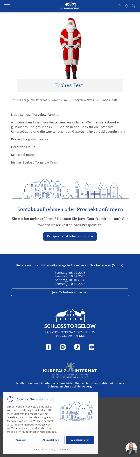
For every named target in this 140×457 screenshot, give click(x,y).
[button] (119, 6)
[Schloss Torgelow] (70, 6)
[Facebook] (48, 347)
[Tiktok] (77, 347)
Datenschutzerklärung (44, 449)
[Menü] (7, 6)
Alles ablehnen (51, 439)
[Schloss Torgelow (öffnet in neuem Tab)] (70, 370)
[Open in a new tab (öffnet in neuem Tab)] (126, 6)
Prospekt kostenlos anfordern (70, 236)
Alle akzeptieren (80, 439)
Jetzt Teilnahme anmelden (70, 292)
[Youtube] (92, 347)
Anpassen (21, 439)
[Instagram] (63, 347)
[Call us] (133, 6)
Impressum (62, 449)
